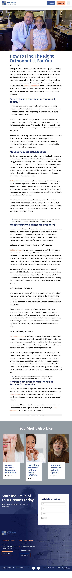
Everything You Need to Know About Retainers (33, 470)
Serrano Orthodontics (31, 85)
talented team (15, 394)
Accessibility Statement (62, 567)
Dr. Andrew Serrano (16, 181)
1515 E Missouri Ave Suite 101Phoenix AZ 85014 (10, 547)
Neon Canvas (6, 568)
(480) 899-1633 (24, 544)
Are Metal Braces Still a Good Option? (55, 469)
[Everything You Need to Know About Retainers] (36, 449)
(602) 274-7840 (7, 544)
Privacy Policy (66, 568)
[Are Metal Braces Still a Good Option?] (58, 449)
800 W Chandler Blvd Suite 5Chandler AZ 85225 (28, 548)
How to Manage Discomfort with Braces (11, 469)
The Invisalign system (17, 336)
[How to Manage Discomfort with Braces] (13, 449)
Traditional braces (16, 250)
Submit (44, 518)
